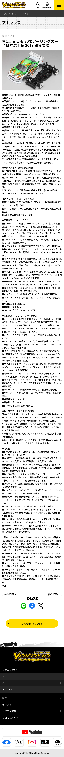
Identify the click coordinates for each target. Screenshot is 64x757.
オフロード (7, 689)
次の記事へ (55, 594)
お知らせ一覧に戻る (32, 623)
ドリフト (6, 676)
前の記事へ (9, 594)
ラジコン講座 (9, 711)
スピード (6, 682)
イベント (7, 704)
